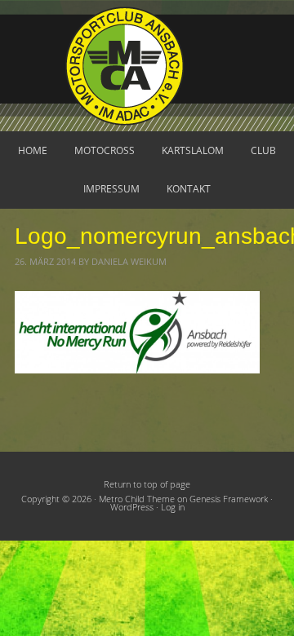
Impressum (111, 189)
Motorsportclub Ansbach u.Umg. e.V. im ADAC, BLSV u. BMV (147, 65)
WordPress (132, 507)
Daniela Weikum (129, 261)
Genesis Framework (228, 499)
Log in (173, 507)
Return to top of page (147, 484)
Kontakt (189, 189)
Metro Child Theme (137, 499)
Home (32, 150)
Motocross (104, 150)
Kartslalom (193, 150)
